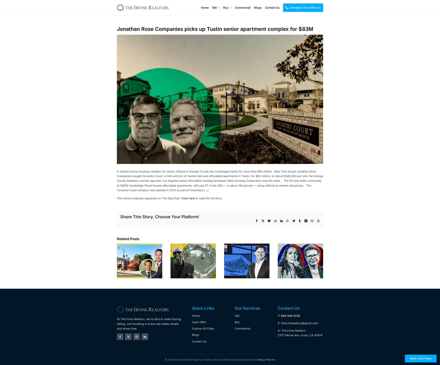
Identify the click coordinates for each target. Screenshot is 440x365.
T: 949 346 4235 (289, 315)
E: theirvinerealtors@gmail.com (298, 323)
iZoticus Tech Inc (266, 359)
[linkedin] (145, 336)
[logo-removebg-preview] (142, 307)
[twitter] (128, 336)
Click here (188, 198)
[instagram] (136, 336)
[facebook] (120, 336)
